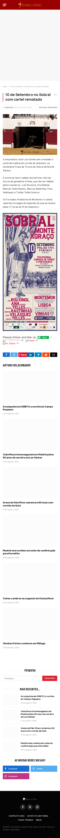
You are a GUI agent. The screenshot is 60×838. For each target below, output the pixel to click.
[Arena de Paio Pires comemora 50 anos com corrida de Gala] (30, 483)
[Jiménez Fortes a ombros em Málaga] (30, 623)
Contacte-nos (17, 816)
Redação (9, 107)
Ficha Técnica (25, 820)
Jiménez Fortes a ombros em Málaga (24, 643)
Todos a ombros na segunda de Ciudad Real (28, 598)
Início (5, 86)
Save (24, 354)
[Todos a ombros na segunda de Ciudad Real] (30, 579)
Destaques (52, 107)
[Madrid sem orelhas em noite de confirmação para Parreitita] (30, 530)
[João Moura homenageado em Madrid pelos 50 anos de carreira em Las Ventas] (30, 435)
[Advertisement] (30, 45)
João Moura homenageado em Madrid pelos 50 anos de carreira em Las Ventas (28, 456)
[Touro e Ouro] (30, 5)
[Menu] (4, 5)
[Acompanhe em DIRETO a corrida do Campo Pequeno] (30, 387)
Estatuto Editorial (37, 816)
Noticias (43, 107)
